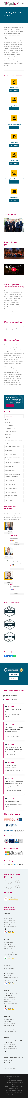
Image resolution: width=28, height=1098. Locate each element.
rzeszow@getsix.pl (12, 1048)
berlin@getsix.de (12, 1066)
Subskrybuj (10, 405)
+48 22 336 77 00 (11, 972)
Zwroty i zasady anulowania (12, 1094)
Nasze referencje (9, 500)
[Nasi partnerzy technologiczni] (13, 855)
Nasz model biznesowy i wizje (12, 446)
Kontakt (15, 1096)
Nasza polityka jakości (10, 454)
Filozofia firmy (8, 450)
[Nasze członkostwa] (13, 821)
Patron (6, 419)
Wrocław (8, 557)
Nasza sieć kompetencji (11, 492)
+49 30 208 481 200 (11, 1064)
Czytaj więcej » (14, 674)
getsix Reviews (10, 695)
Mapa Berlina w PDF (11, 1068)
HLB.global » (14, 678)
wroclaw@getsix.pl (12, 926)
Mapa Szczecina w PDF (11, 1006)
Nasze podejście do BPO (11, 488)
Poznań (8, 582)
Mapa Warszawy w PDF (12, 980)
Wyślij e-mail (16, 544)
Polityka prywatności (11, 1090)
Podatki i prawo (8, 437)
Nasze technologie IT (10, 484)
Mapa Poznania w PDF (11, 954)
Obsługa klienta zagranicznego (12, 462)
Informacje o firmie (11, 1080)
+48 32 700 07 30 (11, 1023)
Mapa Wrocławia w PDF (12, 929)
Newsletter (7, 1086)
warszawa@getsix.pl (13, 977)
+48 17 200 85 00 (11, 1044)
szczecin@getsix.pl (12, 1003)
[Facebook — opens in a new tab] (7, 882)
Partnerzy (7, 422)
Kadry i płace (8, 434)
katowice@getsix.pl (12, 1029)
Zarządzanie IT (8, 443)
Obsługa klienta (9, 425)
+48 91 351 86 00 (11, 997)
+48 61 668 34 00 (11, 946)
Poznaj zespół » (14, 90)
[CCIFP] (11, 827)
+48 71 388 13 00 (11, 920)
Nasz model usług (9, 466)
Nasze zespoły (8, 416)
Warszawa (8, 533)
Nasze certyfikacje (9, 480)
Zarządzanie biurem (10, 428)
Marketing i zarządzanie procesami (13, 440)
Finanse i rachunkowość (11, 431)
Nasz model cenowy (10, 470)
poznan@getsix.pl (12, 952)
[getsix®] (11, 4)
